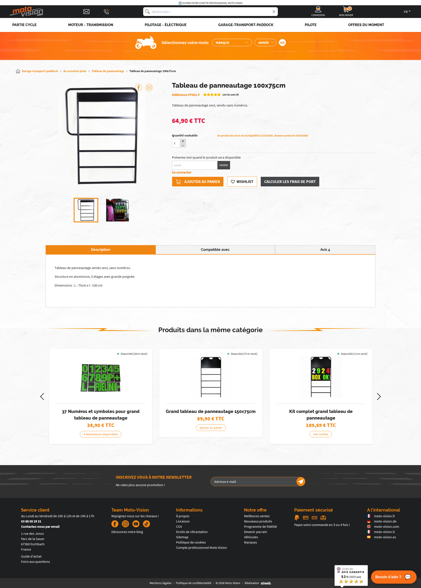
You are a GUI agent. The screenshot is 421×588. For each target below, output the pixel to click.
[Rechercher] (147, 11)
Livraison (183, 521)
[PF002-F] (211, 377)
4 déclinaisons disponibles (101, 434)
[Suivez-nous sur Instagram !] (125, 523)
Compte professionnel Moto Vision (201, 547)
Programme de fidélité (260, 526)
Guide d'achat (31, 556)
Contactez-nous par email (40, 526)
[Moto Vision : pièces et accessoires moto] (26, 12)
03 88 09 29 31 (31, 521)
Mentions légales (160, 583)
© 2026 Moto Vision (228, 583)
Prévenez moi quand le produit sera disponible (206, 157)
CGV (179, 526)
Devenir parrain (255, 532)
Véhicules (251, 537)
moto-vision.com (386, 526)
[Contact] (86, 12)
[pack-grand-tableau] (321, 377)
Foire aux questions (35, 561)
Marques (250, 542)
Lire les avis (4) (231, 94)
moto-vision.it (384, 532)
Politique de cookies (191, 542)
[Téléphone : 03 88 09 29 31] (106, 11)
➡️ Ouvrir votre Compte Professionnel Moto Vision (210, 3)
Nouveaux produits (258, 521)
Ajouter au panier (202, 181)
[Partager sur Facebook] (138, 87)
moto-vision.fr (384, 516)
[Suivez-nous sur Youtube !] (135, 523)
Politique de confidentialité (193, 583)
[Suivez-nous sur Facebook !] (114, 523)
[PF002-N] (101, 377)
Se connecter (181, 172)
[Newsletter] (300, 481)
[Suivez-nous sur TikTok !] (144, 523)
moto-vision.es (385, 537)
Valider (223, 165)
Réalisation (252, 583)
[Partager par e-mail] (149, 87)
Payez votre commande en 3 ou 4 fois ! (322, 524)
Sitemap (182, 537)
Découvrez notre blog (127, 532)
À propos (182, 516)
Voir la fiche (320, 434)
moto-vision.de (385, 521)
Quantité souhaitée (185, 135)
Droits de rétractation (192, 532)
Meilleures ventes (257, 516)
